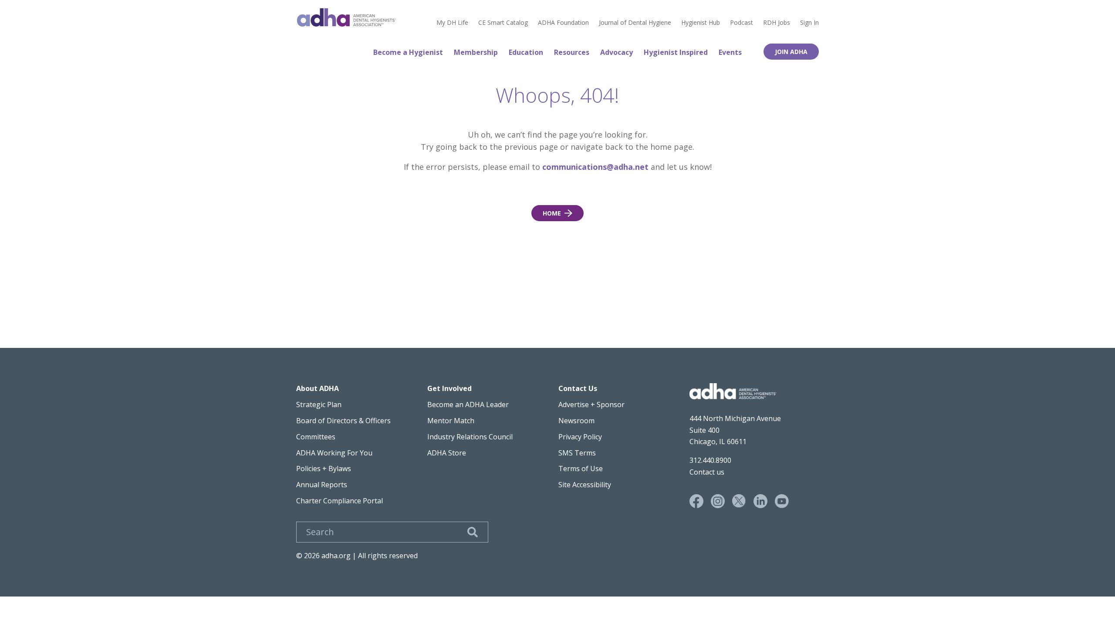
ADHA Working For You (334, 453)
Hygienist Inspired (676, 52)
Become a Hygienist (408, 52)
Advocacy (616, 52)
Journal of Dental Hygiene (635, 22)
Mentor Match (450, 420)
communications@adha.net (595, 167)
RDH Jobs (776, 22)
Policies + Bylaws (323, 468)
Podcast (741, 22)
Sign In (809, 22)
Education (526, 52)
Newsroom (576, 420)
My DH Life (452, 22)
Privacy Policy (580, 437)
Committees (315, 437)
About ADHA (317, 388)
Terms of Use (580, 468)
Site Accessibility (584, 484)
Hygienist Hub (700, 22)
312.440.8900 (710, 460)
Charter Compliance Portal (339, 501)
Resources (571, 52)
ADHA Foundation (563, 22)
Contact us (706, 472)
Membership (476, 52)
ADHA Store (446, 453)
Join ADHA (791, 51)
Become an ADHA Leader (468, 404)
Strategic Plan (318, 404)
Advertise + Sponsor (591, 404)
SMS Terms (577, 453)
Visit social (696, 501)
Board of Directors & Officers (343, 420)
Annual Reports (321, 484)
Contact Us (577, 388)
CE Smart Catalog (503, 22)
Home (346, 17)
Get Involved (449, 388)
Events (730, 52)
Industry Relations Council (470, 437)
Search (472, 532)
